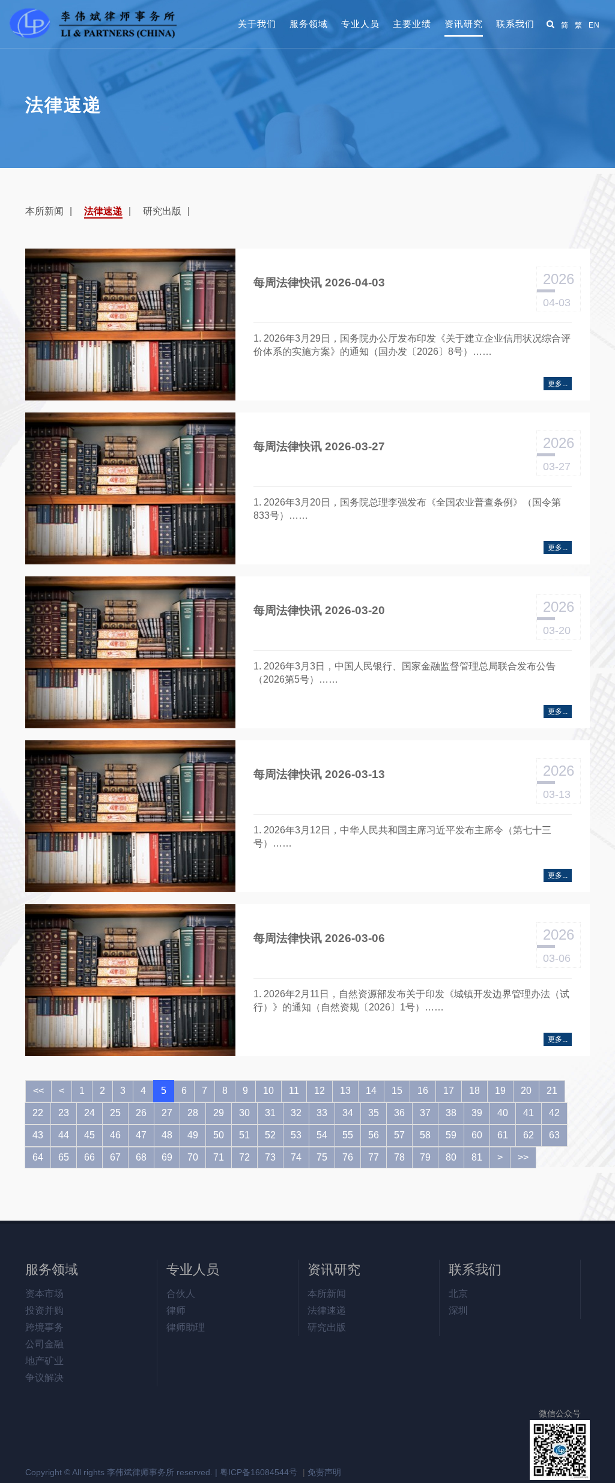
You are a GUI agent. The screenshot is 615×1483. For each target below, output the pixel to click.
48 (167, 1135)
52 (270, 1135)
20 (526, 1091)
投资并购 (44, 1310)
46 (115, 1135)
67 (115, 1157)
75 (322, 1157)
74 (296, 1157)
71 (218, 1157)
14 (371, 1091)
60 (476, 1135)
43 (37, 1135)
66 (89, 1157)
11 (294, 1091)
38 (451, 1113)
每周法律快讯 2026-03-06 (319, 938)
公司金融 (44, 1344)
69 (167, 1157)
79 (425, 1157)
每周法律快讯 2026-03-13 (319, 774)
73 (270, 1157)
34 (347, 1113)
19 (500, 1091)
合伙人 (180, 1293)
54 (322, 1135)
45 (89, 1135)
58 (425, 1135)
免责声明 (324, 1472)
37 (425, 1113)
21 (552, 1091)
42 (554, 1113)
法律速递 (103, 211)
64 (37, 1157)
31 (270, 1113)
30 (244, 1113)
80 (451, 1157)
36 (399, 1113)
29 (218, 1113)
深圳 (458, 1310)
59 (451, 1135)
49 (192, 1135)
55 (347, 1135)
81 (476, 1157)
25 (115, 1113)
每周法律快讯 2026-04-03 (319, 282)
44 (63, 1135)
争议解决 (44, 1378)
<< (38, 1091)
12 (319, 1091)
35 (373, 1113)
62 (528, 1135)
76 (347, 1157)
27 (167, 1113)
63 (554, 1135)
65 (63, 1157)
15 (397, 1091)
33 (322, 1113)
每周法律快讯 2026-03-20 (319, 610)
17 (448, 1091)
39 (476, 1113)
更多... (558, 383)
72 (244, 1157)
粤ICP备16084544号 (258, 1472)
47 (141, 1135)
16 (422, 1091)
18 (474, 1091)
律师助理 (185, 1327)
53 (296, 1135)
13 (345, 1091)
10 (268, 1091)
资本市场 (44, 1293)
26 (141, 1113)
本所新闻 (44, 211)
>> (523, 1157)
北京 (458, 1293)
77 (373, 1157)
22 (37, 1113)
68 (141, 1157)
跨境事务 (44, 1327)
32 (296, 1113)
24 (89, 1113)
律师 (176, 1310)
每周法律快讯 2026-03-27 (319, 446)
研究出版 (162, 211)
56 (373, 1135)
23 (63, 1113)
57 (399, 1135)
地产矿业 (44, 1361)
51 (244, 1135)
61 (502, 1135)
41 (528, 1113)
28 (192, 1113)
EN (594, 25)
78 (399, 1157)
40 (502, 1113)
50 (218, 1135)
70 (192, 1157)
